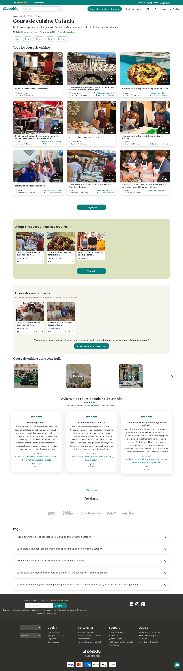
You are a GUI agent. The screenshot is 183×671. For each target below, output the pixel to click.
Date (17, 39)
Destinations (53, 632)
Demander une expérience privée (91, 346)
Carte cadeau (161, 9)
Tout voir (91, 271)
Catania (38, 16)
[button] (29, 2)
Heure (28, 39)
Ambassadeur (84, 638)
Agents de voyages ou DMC (89, 641)
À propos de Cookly (56, 635)
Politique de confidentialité (46, 613)
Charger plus (91, 207)
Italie (23, 16)
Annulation (114, 635)
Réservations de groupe (149, 632)
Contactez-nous (116, 632)
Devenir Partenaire (86, 632)
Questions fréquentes (118, 638)
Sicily (30, 16)
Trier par (62, 39)
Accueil (16, 16)
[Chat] (177, 665)
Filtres (39, 39)
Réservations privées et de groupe (104, 9)
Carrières (143, 638)
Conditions (114, 645)
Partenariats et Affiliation (89, 635)
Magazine (52, 638)
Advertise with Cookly (148, 641)
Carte (50, 39)
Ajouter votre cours (133, 9)
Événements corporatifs (149, 635)
